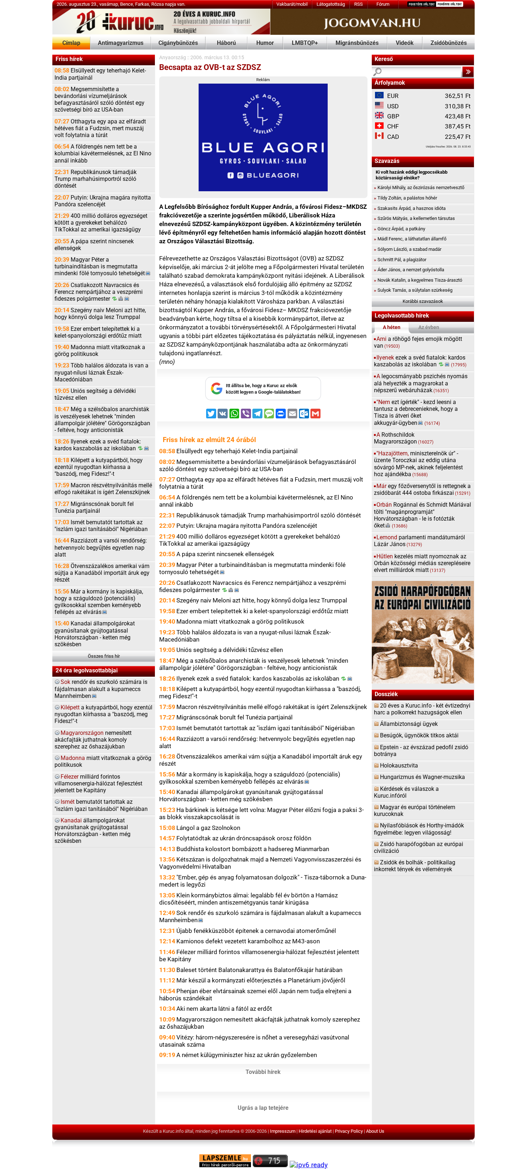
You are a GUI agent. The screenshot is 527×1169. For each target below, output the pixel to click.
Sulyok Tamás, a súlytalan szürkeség (413, 290)
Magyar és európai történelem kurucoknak (414, 810)
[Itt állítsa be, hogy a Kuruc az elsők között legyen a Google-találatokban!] (263, 399)
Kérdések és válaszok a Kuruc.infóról (406, 792)
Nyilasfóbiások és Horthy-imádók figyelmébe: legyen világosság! (419, 829)
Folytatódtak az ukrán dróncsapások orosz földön (243, 838)
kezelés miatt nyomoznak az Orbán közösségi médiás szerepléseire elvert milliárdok (422, 563)
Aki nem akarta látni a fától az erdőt (224, 1008)
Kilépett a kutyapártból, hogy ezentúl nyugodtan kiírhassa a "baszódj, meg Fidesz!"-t (98, 467)
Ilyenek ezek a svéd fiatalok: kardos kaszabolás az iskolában (97, 445)
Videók (405, 43)
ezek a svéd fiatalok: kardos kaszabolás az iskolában (420, 361)
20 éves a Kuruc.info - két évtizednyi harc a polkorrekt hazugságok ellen (422, 709)
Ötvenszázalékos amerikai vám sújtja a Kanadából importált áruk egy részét (101, 573)
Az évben (428, 327)
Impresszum (282, 1131)
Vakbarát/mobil (292, 4)
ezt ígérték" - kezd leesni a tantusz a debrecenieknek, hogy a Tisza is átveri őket (416, 412)
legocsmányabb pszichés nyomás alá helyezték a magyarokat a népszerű (420, 383)
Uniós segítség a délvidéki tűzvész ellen (95, 394)
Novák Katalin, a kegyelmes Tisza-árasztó (418, 280)
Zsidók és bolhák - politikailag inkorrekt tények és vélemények (414, 866)
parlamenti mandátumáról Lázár (419, 541)
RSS (358, 4)
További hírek (263, 1072)
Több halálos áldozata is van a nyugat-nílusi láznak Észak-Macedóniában (101, 372)
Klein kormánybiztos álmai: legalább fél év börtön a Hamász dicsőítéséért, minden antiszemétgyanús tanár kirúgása (248, 899)
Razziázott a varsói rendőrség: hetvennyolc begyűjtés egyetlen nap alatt (100, 547)
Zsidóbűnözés (449, 43)
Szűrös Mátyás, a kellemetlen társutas (414, 218)
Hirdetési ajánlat (315, 1131)
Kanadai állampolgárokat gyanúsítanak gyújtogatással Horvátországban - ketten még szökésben (94, 634)
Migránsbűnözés (357, 43)
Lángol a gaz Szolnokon (208, 827)
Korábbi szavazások (423, 301)
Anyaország (172, 58)
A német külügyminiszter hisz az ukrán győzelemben (246, 1054)
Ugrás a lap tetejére (263, 1108)
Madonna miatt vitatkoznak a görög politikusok (99, 350)
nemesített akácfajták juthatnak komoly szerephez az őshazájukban (93, 740)
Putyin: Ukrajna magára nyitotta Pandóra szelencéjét (102, 201)
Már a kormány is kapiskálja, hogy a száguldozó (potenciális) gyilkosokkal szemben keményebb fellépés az (98, 602)
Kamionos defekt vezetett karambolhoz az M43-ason (248, 941)
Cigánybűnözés (178, 43)
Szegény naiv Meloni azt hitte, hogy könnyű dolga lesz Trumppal (100, 313)
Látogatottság (331, 4)
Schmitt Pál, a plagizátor (400, 259)
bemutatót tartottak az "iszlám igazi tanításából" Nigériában (101, 805)
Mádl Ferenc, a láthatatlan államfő (410, 238)
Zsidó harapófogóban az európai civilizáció (418, 847)
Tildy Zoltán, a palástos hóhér (405, 198)
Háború (226, 43)
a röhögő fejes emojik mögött (418, 342)
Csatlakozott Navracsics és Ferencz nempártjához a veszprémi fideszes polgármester (98, 292)
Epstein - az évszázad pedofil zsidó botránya (421, 750)
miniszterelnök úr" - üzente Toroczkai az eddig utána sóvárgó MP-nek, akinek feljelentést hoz (418, 464)
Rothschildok (403, 438)
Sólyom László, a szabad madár (407, 249)
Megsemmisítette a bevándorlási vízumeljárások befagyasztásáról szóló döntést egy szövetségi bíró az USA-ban (99, 99)
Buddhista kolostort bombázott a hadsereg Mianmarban (252, 849)
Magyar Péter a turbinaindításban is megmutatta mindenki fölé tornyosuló (99, 267)
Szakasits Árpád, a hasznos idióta (410, 208)
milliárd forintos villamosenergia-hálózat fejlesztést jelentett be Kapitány (98, 784)
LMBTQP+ (305, 43)
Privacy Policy (349, 1131)
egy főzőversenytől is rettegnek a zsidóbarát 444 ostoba (422, 489)
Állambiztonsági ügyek (409, 724)
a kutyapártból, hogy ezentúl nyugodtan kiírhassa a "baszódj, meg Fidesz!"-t (103, 714)
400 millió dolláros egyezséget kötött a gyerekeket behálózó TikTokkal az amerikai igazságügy (100, 223)
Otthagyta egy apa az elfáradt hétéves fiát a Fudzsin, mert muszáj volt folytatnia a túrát (100, 128)
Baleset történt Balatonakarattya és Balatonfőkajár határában (259, 969)
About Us (375, 1131)
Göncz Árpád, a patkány (399, 228)
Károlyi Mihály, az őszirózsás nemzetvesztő (419, 187)
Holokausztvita (399, 765)
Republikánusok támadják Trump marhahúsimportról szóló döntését (95, 179)
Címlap (71, 43)
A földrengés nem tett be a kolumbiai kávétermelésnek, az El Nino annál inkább (102, 154)
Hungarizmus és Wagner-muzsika (422, 777)
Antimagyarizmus (120, 43)
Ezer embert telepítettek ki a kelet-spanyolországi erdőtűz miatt (98, 332)
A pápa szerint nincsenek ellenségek (94, 245)
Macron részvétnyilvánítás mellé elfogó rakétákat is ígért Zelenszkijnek (103, 489)
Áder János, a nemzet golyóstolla (409, 269)
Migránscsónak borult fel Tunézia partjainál (94, 507)
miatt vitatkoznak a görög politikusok (102, 761)
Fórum (382, 4)
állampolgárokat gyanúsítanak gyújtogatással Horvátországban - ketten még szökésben (92, 831)
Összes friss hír (104, 656)
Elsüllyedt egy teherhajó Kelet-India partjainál (100, 74)
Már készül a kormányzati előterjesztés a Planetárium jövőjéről (260, 980)
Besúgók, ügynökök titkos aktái (419, 735)
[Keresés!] (468, 71)
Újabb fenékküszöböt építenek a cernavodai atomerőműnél (256, 930)
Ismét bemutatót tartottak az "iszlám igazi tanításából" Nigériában (101, 525)
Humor (265, 43)
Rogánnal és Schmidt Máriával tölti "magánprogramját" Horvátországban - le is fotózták (422, 515)
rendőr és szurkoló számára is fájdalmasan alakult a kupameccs (100, 689)
